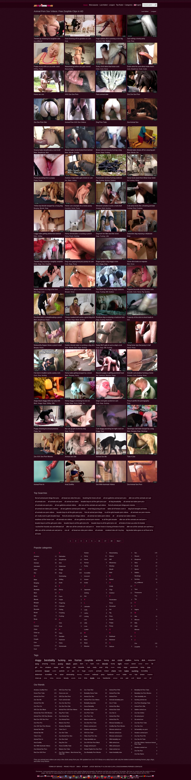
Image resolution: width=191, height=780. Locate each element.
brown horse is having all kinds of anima (110, 527)
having (136, 660)
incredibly (144, 671)
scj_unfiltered (38, 41)
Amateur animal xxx (145, 747)
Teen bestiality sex (145, 696)
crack (145, 678)
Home (85, 5)
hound (112, 667)
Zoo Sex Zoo (145, 726)
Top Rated (119, 5)
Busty (45, 619)
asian (62, 674)
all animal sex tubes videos (126, 516)
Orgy (120, 589)
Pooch (71, 236)
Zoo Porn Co (45, 706)
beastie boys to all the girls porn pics (69, 512)
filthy (41, 667)
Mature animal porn (95, 726)
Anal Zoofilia (45, 742)
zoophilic (90, 671)
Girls (70, 623)
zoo (148, 667)
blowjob (126, 664)
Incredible (95, 573)
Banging (36, 208)
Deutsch (61, 776)
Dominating (70, 576)
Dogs (102, 152)
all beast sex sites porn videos (82, 530)
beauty (66, 678)
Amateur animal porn (145, 732)
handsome (106, 678)
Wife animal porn (120, 746)
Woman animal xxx (120, 729)
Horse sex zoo (70, 693)
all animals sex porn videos (44, 512)
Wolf (145, 626)
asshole (62, 671)
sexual (118, 674)
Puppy (41, 69)
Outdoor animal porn (95, 729)
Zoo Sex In (120, 713)
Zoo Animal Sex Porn (45, 749)
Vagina (145, 609)
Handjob (70, 636)
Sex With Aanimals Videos (45, 746)
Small (145, 566)
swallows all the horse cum (44, 519)
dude (92, 678)
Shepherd (145, 559)
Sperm (145, 569)
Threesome (145, 592)
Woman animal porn (120, 736)
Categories (128, 5)
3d (128, 180)
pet (68, 671)
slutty (121, 678)
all (113, 516)
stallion (128, 660)
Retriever (120, 639)
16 (99, 541)
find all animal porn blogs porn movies (121, 505)
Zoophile (48, 264)
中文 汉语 (93, 778)
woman (140, 664)
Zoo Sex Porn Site (70, 706)
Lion (95, 619)
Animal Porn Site (120, 693)
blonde (105, 664)
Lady (95, 610)
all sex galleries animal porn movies (87, 519)
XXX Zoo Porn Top (70, 690)
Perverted (120, 606)
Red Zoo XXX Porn (45, 752)
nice (68, 667)
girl (36, 667)
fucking (61, 660)
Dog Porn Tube (70, 713)
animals (99, 671)
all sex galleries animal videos (65, 505)
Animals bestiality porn (120, 699)
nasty (94, 667)
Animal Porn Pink (120, 690)
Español (76, 776)
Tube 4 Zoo (45, 736)
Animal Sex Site (45, 729)
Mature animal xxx (95, 719)
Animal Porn (120, 696)
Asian (45, 569)
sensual (115, 678)
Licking (74, 180)
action (98, 660)
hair (136, 674)
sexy (37, 664)
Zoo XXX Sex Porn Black (95, 742)
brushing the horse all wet (92, 498)
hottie (125, 674)
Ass (66, 180)
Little (107, 236)
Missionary (120, 562)
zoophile (88, 660)
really (97, 664)
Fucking (76, 152)
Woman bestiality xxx (120, 723)
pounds (73, 678)
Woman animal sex (120, 732)
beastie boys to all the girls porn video (48, 523)
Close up (45, 632)
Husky (95, 566)
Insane (95, 579)
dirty (106, 667)
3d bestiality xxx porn (145, 729)
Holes (70, 643)
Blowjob (67, 292)
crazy (119, 667)
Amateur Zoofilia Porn (45, 690)
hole (120, 671)
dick (143, 660)
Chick (97, 69)
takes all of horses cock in (117, 509)
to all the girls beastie (109, 519)
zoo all (67, 530)
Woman (145, 629)
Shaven (145, 556)
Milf (107, 292)
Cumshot (99, 41)
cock (120, 660)
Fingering (70, 603)
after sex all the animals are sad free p (140, 527)
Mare (95, 639)
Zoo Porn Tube (95, 713)
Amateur (98, 208)
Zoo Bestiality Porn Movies (95, 752)
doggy (38, 660)
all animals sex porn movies (140, 512)
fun (87, 664)
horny (106, 660)
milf (150, 678)
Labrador (95, 606)
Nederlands (113, 776)
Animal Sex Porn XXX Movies (45, 713)
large (125, 667)
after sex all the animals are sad (140, 498)
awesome (38, 671)
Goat (66, 41)
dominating (70, 674)
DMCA (78, 766)
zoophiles (150, 674)
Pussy (40, 180)
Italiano (98, 776)
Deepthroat (134, 69)
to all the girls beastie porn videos (116, 512)
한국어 (92, 776)
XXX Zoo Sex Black (45, 709)
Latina (95, 613)
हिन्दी (86, 778)
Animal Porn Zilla (145, 706)
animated (87, 674)
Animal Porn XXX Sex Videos (70, 709)
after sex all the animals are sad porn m (80, 527)
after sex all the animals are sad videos (92, 505)
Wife (53, 403)
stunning (79, 674)
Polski (133, 776)
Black (35, 403)
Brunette (130, 292)
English (138, 5)
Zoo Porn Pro (45, 723)
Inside (145, 69)
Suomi (73, 778)
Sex (84, 403)
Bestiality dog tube (95, 703)
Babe (35, 152)
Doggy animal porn (95, 746)
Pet (137, 152)
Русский (140, 776)
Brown (98, 152)
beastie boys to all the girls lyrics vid (104, 523)
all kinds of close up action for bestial (132, 523)
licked (106, 671)
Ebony (70, 589)
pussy (60, 664)
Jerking (95, 593)
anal (100, 667)
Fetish (70, 599)
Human (95, 562)
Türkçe (108, 778)
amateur (48, 667)
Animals (45, 563)
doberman (38, 674)
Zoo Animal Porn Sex (70, 736)
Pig (143, 292)
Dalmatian (70, 556)
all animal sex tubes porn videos (98, 516)
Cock (101, 69)
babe (126, 671)
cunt (88, 667)
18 (111, 541)
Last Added (104, 5)
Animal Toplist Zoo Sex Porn (95, 749)
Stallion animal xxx (145, 709)
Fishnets (70, 606)
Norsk (127, 776)
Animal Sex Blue (120, 706)
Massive (108, 375)
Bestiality (45, 589)
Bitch (35, 320)
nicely (45, 678)
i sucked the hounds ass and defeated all (49, 527)
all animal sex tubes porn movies (46, 509)
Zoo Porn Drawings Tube (145, 703)
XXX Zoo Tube (95, 732)
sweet (133, 664)
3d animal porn (145, 716)
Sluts (145, 562)
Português (148, 776)
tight (120, 664)
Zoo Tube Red (95, 690)
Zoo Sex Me (45, 699)
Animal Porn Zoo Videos (95, 699)
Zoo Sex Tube (70, 732)
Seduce (120, 646)
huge (84, 671)
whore (147, 664)
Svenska (80, 778)
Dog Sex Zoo (70, 742)
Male (95, 636)
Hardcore (109, 320)
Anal (45, 559)
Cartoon (45, 626)
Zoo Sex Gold (70, 739)
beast (47, 671)
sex (70, 660)
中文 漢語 (101, 778)
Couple (45, 639)
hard (92, 664)
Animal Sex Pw (120, 719)
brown (142, 674)
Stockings (144, 431)
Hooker (95, 553)
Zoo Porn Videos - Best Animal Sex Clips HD (70, 753)
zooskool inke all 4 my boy (114, 530)
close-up (38, 678)
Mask (77, 320)
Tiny (145, 596)
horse (78, 660)
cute (74, 667)
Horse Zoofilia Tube (70, 746)
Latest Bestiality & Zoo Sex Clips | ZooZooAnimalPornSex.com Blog (115, 766)
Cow (45, 642)
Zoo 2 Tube (120, 703)
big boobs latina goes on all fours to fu (139, 530)
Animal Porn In (45, 739)
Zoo (43, 264)
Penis (120, 603)
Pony (132, 41)
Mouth (120, 569)
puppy (56, 667)
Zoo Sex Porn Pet (145, 736)
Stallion (108, 41)
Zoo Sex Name (145, 754)
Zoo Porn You (95, 716)
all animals (99, 530)
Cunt (134, 375)
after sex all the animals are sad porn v (132, 519)
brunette (81, 667)
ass (73, 671)
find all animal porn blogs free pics (47, 498)
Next (118, 541)
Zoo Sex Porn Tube (95, 723)
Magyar (105, 776)
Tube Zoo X (70, 729)
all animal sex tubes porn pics (133, 501)
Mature (120, 556)
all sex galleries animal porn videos (72, 509)
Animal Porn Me (45, 703)
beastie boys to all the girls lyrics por (93, 501)
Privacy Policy (69, 766)
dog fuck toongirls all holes (137, 509)
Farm (70, 596)
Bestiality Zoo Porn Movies (145, 693)
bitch (130, 674)
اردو (123, 778)
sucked (54, 671)
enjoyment (151, 660)
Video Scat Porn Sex (95, 736)
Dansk (55, 776)
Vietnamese (116, 778)
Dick (103, 41)
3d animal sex (145, 719)
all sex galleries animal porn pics (114, 498)
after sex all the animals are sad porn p (48, 530)
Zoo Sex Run (145, 750)
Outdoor (113, 180)
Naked (120, 579)
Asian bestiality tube (120, 752)
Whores (145, 619)
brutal (79, 678)
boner (139, 678)
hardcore (110, 674)
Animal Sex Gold (120, 709)
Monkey (107, 180)
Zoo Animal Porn (70, 719)
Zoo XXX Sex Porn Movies (45, 726)
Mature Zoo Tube (70, 749)
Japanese (95, 589)
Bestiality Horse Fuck (95, 709)
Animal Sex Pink (120, 716)
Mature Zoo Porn (70, 723)
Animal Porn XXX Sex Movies (45, 716)
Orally (80, 403)
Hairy (70, 633)
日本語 (121, 776)
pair (127, 678)
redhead (95, 674)
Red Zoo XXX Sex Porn (45, 719)
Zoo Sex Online (145, 713)
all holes (38, 534)
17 (105, 541)
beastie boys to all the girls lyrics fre (76, 523)
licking (51, 678)
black (68, 664)
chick (113, 671)
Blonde (71, 152)
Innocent (95, 576)
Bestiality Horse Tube (95, 693)
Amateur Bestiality (70, 726)
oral (78, 671)
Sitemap (85, 766)
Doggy (101, 264)
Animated (45, 566)
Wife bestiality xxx (120, 739)
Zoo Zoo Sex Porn (70, 703)
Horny (67, 236)
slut (113, 660)
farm (81, 664)
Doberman (70, 566)
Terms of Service (55, 766)
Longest (112, 5)
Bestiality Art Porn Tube (145, 690)
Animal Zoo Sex (95, 696)
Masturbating (69, 69)
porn (75, 664)
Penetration (120, 599)
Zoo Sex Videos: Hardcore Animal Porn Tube (145, 743)
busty (98, 678)
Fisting (70, 609)
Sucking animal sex (145, 699)
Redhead (120, 636)
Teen (145, 589)
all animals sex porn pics (43, 505)
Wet (145, 616)
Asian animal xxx (120, 749)
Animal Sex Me (45, 732)
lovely (113, 664)
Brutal (45, 612)
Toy (145, 599)
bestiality (49, 660)
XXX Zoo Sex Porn (70, 696)
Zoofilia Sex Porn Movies (120, 726)
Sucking (108, 208)
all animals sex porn (55, 501)
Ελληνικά (69, 776)
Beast (45, 586)
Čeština (48, 776)
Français (84, 776)
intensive (58, 678)
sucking (135, 671)
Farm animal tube (70, 699)
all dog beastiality (115, 501)
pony (102, 674)
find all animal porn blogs (93, 512)
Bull (45, 616)
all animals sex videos (64, 519)
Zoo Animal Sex (70, 716)
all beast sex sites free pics (70, 498)
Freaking (139, 208)
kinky (142, 667)
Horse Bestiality (95, 706)
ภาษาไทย (136, 778)
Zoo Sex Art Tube (145, 739)
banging (53, 664)
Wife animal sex (120, 742)
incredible (48, 674)
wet (62, 667)
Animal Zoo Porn (45, 696)
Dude (140, 69)
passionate (134, 667)
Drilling (36, 69)
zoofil (132, 678)
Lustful (95, 629)
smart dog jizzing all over (96, 509)
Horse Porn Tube (45, 693)
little (56, 674)
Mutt (47, 152)
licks (85, 678)
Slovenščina (65, 778)
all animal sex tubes (71, 501)
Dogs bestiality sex (95, 739)
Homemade (70, 646)
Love (128, 41)
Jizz (95, 596)
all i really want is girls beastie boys (47, 516)
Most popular (93, 5)
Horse (106, 69)
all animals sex (40, 501)
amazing (45, 664)
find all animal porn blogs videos (73, 516)
